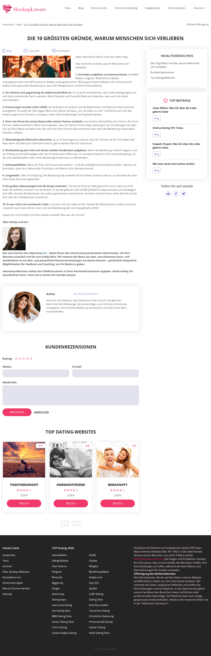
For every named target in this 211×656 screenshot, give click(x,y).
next (76, 523)
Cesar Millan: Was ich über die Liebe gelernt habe (174, 109)
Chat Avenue (59, 566)
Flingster (57, 571)
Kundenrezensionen (162, 72)
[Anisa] (24, 307)
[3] (23, 358)
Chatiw (93, 560)
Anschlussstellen (98, 605)
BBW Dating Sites (62, 616)
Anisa (50, 294)
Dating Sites (96, 599)
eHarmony (58, 594)
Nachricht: (9, 382)
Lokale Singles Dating (64, 633)
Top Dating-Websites (163, 77)
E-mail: (77, 366)
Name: (7, 366)
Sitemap (7, 594)
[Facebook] (176, 194)
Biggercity (57, 583)
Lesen (24, 495)
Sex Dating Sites (61, 610)
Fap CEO (94, 583)
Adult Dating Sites (99, 633)
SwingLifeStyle (60, 560)
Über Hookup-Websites (16, 571)
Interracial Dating (62, 605)
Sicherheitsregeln (12, 583)
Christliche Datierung (101, 616)
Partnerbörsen (176, 8)
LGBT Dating (96, 594)
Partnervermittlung (126, 8)
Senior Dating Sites (63, 621)
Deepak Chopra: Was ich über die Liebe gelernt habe (176, 145)
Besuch (24, 503)
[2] (20, 358)
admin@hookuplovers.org (149, 559)
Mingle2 (93, 566)
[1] (16, 358)
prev (64, 523)
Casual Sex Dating (99, 610)
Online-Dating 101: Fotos (168, 128)
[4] (27, 358)
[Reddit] (168, 194)
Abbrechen (41, 412)
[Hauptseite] (24, 9)
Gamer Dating (97, 627)
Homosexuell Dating (101, 621)
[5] (31, 358)
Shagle (56, 588)
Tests (67, 8)
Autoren (7, 566)
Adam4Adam (59, 555)
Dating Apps (59, 599)
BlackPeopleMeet (99, 571)
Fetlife (92, 555)
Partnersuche (99, 8)
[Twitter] (184, 194)
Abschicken (17, 412)
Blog (80, 8)
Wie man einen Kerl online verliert (174, 164)
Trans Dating (59, 627)
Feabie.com (95, 577)
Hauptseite (8, 555)
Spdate (93, 588)
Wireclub (57, 577)
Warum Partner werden (16, 588)
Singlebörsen (152, 8)
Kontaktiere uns (11, 577)
